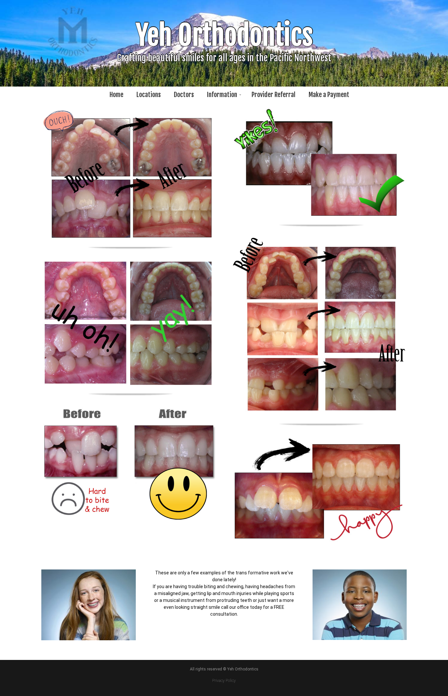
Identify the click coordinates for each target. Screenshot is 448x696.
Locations (148, 94)
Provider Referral (273, 94)
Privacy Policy (224, 680)
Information (222, 94)
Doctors (184, 94)
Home (116, 94)
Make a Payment (329, 94)
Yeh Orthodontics (224, 35)
